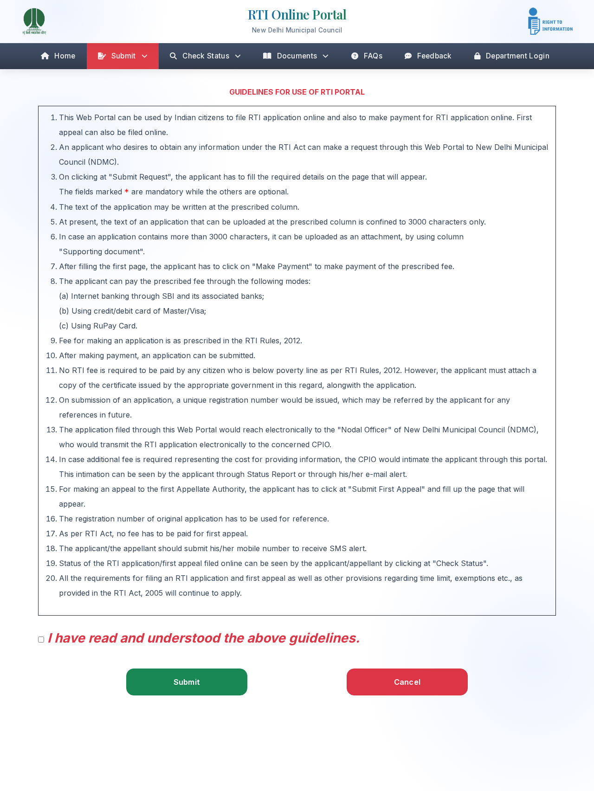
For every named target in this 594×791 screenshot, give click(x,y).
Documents (297, 55)
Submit (123, 55)
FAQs (373, 55)
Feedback (434, 55)
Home (64, 55)
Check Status (205, 55)
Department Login (517, 55)
